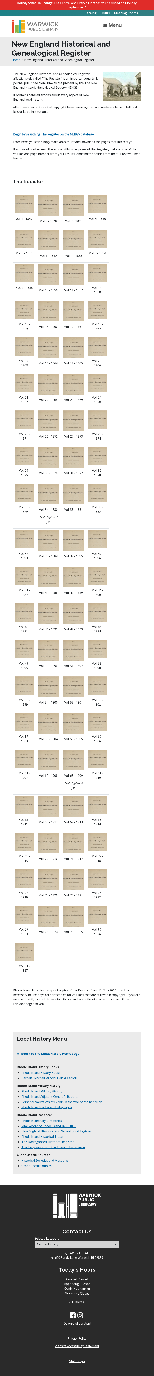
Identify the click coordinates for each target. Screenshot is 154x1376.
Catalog (91, 13)
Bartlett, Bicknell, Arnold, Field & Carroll (49, 1078)
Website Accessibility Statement (77, 1346)
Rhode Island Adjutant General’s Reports (49, 1097)
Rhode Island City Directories (41, 1121)
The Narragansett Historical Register (47, 1142)
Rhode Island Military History (41, 1091)
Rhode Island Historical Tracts (42, 1137)
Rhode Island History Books (40, 1073)
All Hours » (77, 1302)
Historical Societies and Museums (45, 1160)
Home (16, 60)
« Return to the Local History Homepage (48, 1054)
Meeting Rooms (126, 13)
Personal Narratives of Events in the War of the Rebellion (61, 1102)
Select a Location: (47, 1238)
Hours (105, 13)
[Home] (37, 25)
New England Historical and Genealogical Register (56, 1131)
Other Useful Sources (36, 1166)
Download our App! (77, 1323)
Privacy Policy (77, 1338)
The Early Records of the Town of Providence (53, 1147)
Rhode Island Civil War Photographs (46, 1107)
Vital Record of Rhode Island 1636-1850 (48, 1126)
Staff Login (77, 1361)
